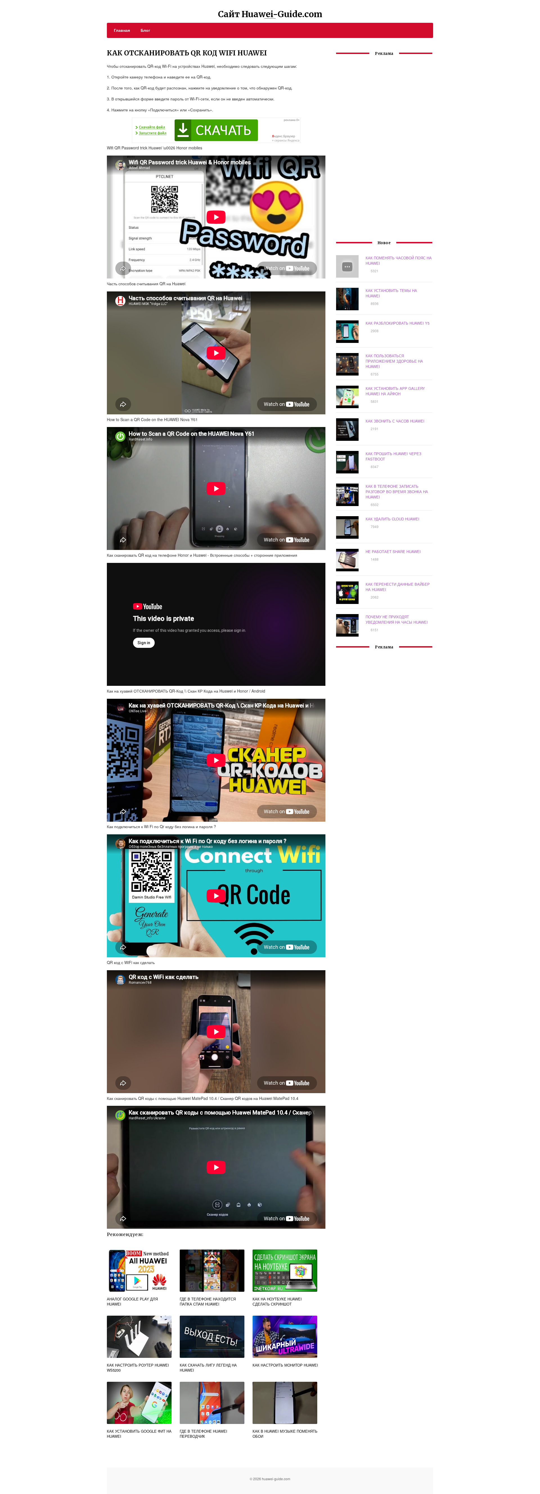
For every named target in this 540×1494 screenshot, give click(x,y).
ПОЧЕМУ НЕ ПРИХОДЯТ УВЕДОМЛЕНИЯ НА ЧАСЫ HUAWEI (397, 619)
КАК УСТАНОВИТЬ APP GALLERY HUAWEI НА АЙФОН (395, 391)
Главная (122, 30)
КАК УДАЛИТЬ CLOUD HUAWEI (392, 519)
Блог (145, 30)
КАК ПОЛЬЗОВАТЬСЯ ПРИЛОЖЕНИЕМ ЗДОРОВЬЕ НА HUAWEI (394, 361)
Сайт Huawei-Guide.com (270, 14)
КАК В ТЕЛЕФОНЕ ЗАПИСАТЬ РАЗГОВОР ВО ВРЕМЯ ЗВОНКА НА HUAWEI (397, 492)
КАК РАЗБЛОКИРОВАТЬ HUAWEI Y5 (397, 323)
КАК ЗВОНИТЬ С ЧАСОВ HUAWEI (395, 421)
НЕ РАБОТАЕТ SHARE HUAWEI (393, 551)
